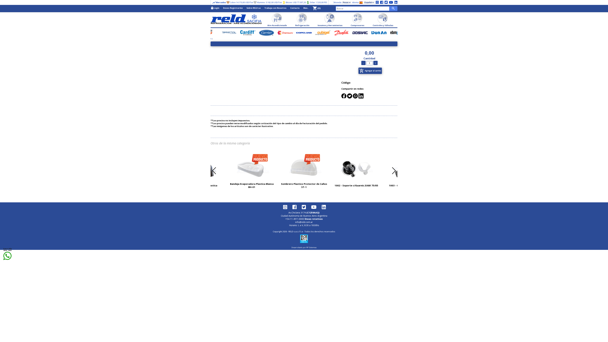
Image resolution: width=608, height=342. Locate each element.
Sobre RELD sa (254, 8)
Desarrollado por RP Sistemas (304, 247)
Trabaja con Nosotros (275, 8)
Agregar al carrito (370, 70)
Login (215, 8)
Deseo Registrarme (233, 8)
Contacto (295, 8)
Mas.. (306, 8)
